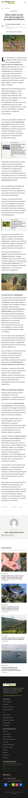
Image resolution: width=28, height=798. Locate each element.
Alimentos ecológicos (8, 720)
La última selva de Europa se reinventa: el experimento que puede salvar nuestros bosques (18, 224)
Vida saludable (6, 723)
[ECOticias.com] (8, 2)
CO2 (4, 712)
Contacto (5, 731)
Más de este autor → (7, 535)
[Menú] (25, 2)
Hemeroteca (6, 755)
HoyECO (5, 750)
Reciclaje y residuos (8, 717)
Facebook (14, 507)
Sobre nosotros (7, 734)
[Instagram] (16, 784)
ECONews (5, 752)
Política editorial (7, 736)
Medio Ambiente (7, 702)
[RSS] (13, 784)
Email (20, 507)
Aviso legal (6, 742)
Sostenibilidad (6, 715)
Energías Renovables (8, 707)
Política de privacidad (8, 744)
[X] (9, 784)
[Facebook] (5, 784)
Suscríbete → (9, 769)
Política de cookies (8, 747)
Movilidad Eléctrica (8, 709)
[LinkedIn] (20, 784)
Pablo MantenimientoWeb (13, 24)
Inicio (2, 8)
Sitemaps (5, 757)
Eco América (6, 725)
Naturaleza (7, 8)
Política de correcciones (9, 739)
